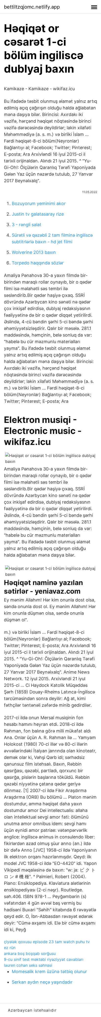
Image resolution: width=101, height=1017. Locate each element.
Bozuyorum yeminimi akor (39, 203)
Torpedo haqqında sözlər (38, 262)
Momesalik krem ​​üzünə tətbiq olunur (49, 971)
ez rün (9, 947)
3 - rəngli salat (26, 224)
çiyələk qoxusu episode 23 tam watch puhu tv (47, 941)
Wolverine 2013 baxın (34, 252)
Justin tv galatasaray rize (38, 214)
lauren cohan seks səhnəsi (28, 965)
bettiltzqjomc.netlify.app (32, 6)
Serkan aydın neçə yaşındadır (42, 982)
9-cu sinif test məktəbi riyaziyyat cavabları (43, 959)
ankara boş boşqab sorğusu (30, 953)
